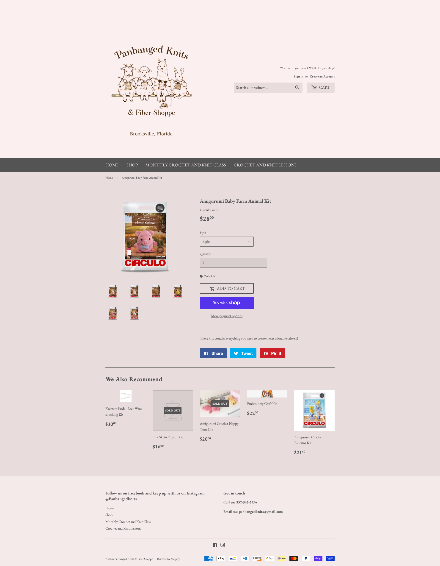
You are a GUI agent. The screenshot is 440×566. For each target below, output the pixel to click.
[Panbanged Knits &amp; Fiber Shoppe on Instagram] (222, 545)
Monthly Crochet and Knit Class (186, 165)
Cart (324, 87)
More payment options (226, 315)
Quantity (205, 254)
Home (112, 165)
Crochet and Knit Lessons (265, 165)
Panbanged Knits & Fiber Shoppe (133, 559)
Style (203, 232)
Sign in (298, 76)
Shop (132, 165)
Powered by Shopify (168, 559)
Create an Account (322, 76)
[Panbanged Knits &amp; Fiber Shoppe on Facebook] (215, 545)
